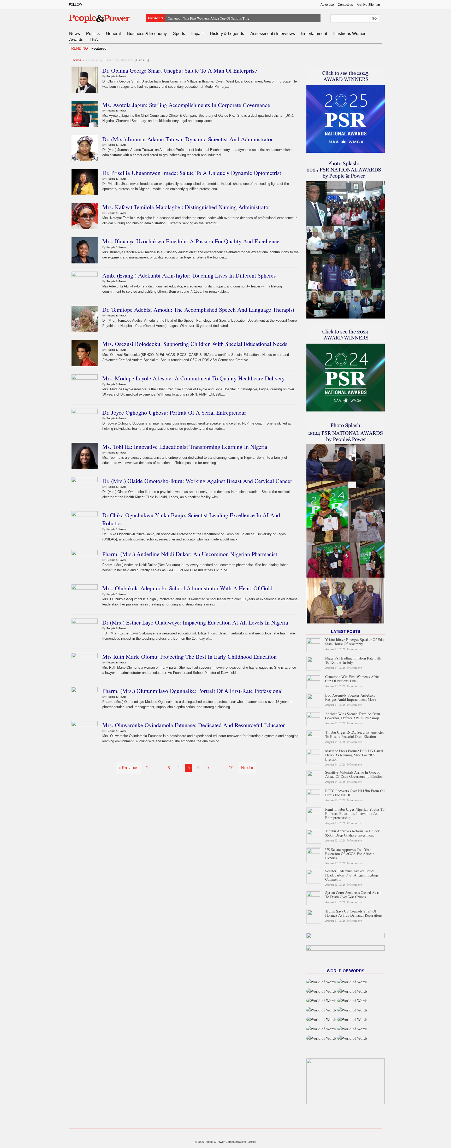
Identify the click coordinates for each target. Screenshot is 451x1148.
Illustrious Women (349, 33)
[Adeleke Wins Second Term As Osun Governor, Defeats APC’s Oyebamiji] (313, 718)
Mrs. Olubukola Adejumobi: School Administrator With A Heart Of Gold (187, 588)
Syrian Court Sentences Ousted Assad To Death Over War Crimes (353, 894)
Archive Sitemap (368, 5)
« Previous (128, 768)
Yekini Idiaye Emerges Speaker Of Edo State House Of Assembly (354, 641)
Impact (197, 33)
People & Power (116, 76)
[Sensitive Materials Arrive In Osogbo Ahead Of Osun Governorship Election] (313, 777)
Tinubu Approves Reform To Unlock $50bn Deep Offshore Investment (352, 833)
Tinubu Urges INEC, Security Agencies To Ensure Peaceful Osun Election (354, 734)
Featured (98, 48)
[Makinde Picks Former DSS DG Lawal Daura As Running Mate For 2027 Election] (313, 755)
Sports (179, 33)
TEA (94, 39)
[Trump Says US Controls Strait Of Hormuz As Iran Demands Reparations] (313, 915)
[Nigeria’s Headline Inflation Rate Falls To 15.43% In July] (313, 663)
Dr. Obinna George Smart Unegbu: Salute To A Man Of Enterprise (179, 70)
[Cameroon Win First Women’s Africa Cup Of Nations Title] (313, 681)
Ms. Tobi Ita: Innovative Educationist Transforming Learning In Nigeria (184, 446)
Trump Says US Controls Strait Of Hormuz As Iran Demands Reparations (353, 913)
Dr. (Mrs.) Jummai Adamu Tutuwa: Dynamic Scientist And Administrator (187, 139)
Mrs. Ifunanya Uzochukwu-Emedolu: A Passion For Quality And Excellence (191, 241)
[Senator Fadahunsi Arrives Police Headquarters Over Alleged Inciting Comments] (313, 875)
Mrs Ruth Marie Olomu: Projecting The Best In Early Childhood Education (189, 656)
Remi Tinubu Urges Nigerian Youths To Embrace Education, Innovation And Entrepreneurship (354, 813)
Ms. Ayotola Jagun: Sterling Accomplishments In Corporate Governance (186, 105)
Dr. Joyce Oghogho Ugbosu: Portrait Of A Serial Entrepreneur (174, 412)
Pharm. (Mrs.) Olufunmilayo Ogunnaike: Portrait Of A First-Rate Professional (192, 690)
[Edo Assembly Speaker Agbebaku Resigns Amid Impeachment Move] (313, 700)
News (74, 33)
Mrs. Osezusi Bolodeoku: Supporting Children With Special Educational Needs (194, 344)
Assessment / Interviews (272, 33)
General (113, 33)
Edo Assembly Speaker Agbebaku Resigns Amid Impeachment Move (216, 21)
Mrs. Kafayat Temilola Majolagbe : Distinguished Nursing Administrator (186, 207)
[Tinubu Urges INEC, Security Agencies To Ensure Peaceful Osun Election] (313, 737)
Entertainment (314, 33)
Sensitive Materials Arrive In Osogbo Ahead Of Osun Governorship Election (354, 774)
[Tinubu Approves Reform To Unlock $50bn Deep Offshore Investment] (313, 835)
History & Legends (227, 33)
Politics (93, 33)
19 (231, 768)
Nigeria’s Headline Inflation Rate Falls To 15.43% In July (353, 660)
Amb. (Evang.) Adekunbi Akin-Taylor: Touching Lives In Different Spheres (189, 275)
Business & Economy (147, 33)
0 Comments (354, 649)
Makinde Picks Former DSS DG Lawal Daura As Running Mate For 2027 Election (354, 755)
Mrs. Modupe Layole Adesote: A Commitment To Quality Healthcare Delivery (193, 378)
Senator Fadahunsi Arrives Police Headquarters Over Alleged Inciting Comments (351, 875)
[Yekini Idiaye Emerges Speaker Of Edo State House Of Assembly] (313, 644)
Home (76, 60)
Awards (76, 39)
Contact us (345, 5)
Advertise (327, 5)
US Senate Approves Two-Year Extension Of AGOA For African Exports (349, 853)
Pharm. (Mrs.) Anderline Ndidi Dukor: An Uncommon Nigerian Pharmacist (189, 554)
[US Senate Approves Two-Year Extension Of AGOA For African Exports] (313, 854)
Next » (247, 768)
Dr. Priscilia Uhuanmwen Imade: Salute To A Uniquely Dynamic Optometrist (191, 172)
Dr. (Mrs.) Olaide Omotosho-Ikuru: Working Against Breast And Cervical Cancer (197, 481)
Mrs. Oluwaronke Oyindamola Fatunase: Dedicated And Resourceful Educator (193, 725)
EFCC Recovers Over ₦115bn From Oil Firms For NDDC (355, 792)
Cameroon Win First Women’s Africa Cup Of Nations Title (208, 15)
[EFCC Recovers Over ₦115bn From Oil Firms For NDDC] (313, 795)
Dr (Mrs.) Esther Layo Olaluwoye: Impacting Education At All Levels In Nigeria (195, 622)
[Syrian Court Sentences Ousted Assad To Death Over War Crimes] (313, 897)
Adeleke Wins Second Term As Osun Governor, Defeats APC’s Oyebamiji (352, 715)
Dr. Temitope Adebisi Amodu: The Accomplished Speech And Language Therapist (198, 309)
